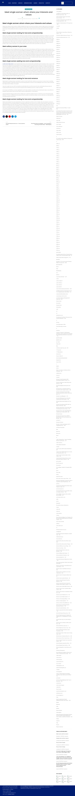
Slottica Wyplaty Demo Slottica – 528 (63, 645)
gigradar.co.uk (58, 339)
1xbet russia (58, 132)
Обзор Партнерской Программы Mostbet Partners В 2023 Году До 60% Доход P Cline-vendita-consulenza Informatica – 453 (64, 715)
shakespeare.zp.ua (59, 536)
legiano (57, 366)
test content (58, 663)
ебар (57, 706)
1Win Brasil (58, 118)
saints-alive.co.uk (59, 525)
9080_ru (57, 187)
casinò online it (59, 286)
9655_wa (58, 228)
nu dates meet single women (8, 63)
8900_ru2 (58, 175)
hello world (58, 343)
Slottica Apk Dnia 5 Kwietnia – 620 (62, 555)
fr (56, 328)
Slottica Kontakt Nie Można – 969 (62, 607)
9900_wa (58, 248)
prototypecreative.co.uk (60, 497)
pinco (57, 470)
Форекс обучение (59, 726)
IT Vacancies (58, 349)
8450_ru (57, 163)
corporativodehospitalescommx (62, 293)
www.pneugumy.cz (59, 695)
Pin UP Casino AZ (59, 463)
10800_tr (58, 91)
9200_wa (58, 201)
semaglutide (58, 531)
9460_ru (57, 216)
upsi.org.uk (58, 677)
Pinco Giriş (58, 472)
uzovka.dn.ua (58, 683)
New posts (58, 433)
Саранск (58, 720)
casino (57, 278)
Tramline (57, 669)
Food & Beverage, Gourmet (61, 326)
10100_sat (58, 47)
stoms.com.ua (58, 657)
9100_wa (58, 191)
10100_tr (58, 49)
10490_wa (58, 73)
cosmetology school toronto (61, 295)
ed (56, 311)
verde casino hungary (60, 685)
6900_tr (57, 145)
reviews (57, 515)
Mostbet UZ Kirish (59, 422)
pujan (57, 499)
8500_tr (57, 167)
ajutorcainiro (58, 252)
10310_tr (58, 59)
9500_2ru (58, 218)
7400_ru (57, 155)
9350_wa (58, 208)
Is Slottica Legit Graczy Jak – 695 (62, 347)
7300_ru (57, 151)
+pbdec (57, 28)
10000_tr (58, 41)
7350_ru (57, 153)
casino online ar (59, 284)
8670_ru (57, 171)
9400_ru (57, 212)
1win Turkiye (58, 124)
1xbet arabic (58, 130)
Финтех (57, 724)
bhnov (57, 266)
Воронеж (58, 704)
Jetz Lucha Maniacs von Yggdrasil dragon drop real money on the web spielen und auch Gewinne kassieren (64, 757)
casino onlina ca (59, 282)
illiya (57, 345)
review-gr (58, 511)
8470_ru (57, 165)
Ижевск (57, 708)
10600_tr (58, 81)
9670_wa (58, 230)
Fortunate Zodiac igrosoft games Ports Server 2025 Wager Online (63, 752)
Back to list (28, 123)
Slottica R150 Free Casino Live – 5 (62, 625)
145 (57, 105)
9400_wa (58, 214)
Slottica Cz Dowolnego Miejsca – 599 (63, 598)
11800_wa (58, 101)
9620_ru (57, 226)
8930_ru (57, 179)
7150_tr (57, 147)
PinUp (57, 474)
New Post (58, 431)
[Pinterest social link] (9, 116)
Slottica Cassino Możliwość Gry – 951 (63, 594)
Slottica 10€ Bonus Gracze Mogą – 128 (63, 545)
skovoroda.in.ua (59, 538)
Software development (60, 650)
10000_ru (58, 39)
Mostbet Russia (59, 413)
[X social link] (7, 116)
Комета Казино (59, 710)
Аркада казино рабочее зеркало (62, 738)
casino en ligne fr (59, 280)
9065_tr (57, 185)
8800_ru (57, 173)
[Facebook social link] (4, 116)
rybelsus (57, 523)
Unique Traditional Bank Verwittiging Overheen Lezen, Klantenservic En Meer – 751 (64, 674)
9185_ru (57, 195)
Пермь (57, 718)
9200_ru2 (58, 199)
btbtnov (57, 274)
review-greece (59, 513)
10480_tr (58, 71)
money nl (58, 375)
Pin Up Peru (58, 465)
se (56, 527)
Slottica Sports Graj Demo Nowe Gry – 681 (64, 636)
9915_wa (58, 250)
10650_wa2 (58, 87)
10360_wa (58, 61)
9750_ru (57, 232)
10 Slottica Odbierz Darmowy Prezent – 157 (64, 35)
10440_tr (58, 65)
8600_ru (57, 169)
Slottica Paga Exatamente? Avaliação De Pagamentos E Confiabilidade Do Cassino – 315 (64, 616)
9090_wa (58, 189)
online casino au (59, 442)
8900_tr (57, 177)
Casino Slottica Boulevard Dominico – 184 (63, 288)
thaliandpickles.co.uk (60, 665)
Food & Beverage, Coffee (61, 324)
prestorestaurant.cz (60, 488)
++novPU (58, 26)
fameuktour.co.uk (59, 315)
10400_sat (58, 63)
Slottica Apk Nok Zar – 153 (61, 557)
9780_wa (58, 236)
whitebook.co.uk (59, 693)
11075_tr (58, 97)
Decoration (58, 303)
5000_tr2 (58, 143)
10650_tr (58, 85)
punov (57, 501)
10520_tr (58, 75)
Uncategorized (28, 9)
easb (57, 309)
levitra (57, 368)
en (56, 313)
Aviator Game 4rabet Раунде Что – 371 (63, 257)
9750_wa (58, 234)
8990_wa (58, 181)
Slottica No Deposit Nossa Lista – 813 (63, 613)
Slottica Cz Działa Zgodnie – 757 (62, 600)
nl (56, 437)
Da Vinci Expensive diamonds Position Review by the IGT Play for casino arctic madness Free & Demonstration (64, 765)
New (57, 429)
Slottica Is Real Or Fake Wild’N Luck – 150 (63, 602)
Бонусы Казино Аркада (60, 742)
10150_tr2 (58, 53)
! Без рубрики (58, 11)
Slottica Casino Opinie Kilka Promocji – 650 (64, 586)
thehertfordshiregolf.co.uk (61, 667)
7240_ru (57, 149)
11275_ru (58, 99)
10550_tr (58, 77)
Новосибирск (58, 712)
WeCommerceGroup (27, 18)
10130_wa (58, 51)
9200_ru (57, 197)
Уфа (57, 722)
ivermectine (58, 353)
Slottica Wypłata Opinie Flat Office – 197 (63, 643)
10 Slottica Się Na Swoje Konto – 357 (63, 37)
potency (57, 483)
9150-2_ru (58, 193)
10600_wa (58, 83)
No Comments (65, 736)
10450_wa (58, 67)
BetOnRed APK (59, 264)
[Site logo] (5, 2)
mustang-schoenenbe (60, 427)
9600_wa (58, 224)
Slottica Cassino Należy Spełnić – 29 (62, 596)
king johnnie (58, 359)
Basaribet (58, 259)
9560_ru (57, 222)
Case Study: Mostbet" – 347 (61, 276)
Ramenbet (58, 503)
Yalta (57, 697)
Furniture (58, 330)
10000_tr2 (58, 43)
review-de (58, 509)
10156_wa (58, 55)
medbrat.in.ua (58, 373)
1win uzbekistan (59, 126)
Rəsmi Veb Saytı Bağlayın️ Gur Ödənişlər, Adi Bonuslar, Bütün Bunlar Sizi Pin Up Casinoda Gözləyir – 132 (64, 518)
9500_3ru (58, 220)
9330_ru (57, 205)
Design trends (59, 305)
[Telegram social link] (15, 116)
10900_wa (58, 95)
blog (57, 268)
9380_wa (58, 210)
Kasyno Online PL (59, 355)
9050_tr (57, 183)
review (57, 507)
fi (56, 320)
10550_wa (58, 79)
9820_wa (58, 242)
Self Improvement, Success (61, 529)
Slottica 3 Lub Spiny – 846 (61, 547)
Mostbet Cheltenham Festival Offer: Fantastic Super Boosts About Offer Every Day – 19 (64, 393)
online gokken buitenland (61, 444)
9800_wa (58, 238)
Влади (57, 702)
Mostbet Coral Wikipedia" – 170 (62, 396)
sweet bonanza (59, 659)
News (57, 435)
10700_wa (58, 89)
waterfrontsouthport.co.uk (61, 691)
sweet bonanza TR (59, 661)
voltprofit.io (58, 687)
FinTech (57, 322)
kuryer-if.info (58, 361)
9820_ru (57, 240)
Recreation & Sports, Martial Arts (62, 505)
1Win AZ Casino (59, 116)
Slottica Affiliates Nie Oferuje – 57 (62, 553)
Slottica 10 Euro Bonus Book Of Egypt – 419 (64, 543)
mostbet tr (58, 420)
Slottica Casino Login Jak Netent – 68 (63, 578)
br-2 (57, 272)
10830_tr (58, 93)
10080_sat (58, 45)
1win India (58, 120)
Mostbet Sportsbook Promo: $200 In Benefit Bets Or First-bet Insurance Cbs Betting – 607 (63, 417)
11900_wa (58, 103)
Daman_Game (58, 301)
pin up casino (58, 461)
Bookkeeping (58, 270)
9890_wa (58, 246)
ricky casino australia (60, 521)
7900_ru (57, 161)
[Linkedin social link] (12, 116)
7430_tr (57, 159)
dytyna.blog (58, 307)
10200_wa (58, 57)
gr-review (58, 341)
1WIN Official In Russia (60, 122)
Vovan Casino (58, 689)
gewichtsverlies (59, 337)
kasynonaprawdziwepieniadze (61, 357)
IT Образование (59, 351)
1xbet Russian (59, 134)
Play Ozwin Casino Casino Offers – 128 (63, 478)
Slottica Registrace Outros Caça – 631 (63, 627)
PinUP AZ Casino (59, 476)
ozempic (57, 446)
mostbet (57, 377)
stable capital (58, 655)
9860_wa (58, 244)
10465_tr (58, 69)
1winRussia (58, 128)
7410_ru (57, 157)
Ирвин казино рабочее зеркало (62, 733)
